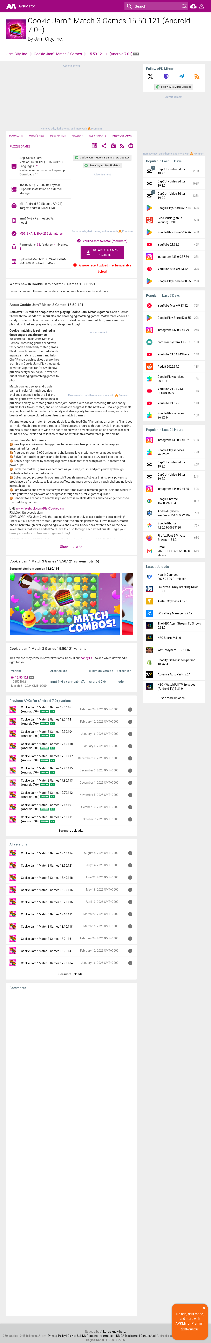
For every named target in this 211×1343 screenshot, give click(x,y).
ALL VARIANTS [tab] (97, 135)
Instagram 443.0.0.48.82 (173, 440)
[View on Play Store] (113, 146)
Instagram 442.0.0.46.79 (173, 330)
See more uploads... (71, 830)
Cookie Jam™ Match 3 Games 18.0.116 (46, 938)
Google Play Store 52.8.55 (174, 281)
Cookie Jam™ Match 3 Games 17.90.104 (47, 963)
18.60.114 (52, 568)
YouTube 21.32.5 (168, 244)
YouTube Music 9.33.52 (173, 269)
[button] (94, 146)
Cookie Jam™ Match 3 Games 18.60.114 (47, 853)
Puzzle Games (19, 146)
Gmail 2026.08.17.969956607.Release (174, 551)
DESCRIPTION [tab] (58, 135)
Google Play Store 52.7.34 (174, 208)
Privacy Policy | (58, 1335)
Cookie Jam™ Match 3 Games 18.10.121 (47, 914)
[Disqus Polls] (71, 1045)
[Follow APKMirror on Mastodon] (166, 77)
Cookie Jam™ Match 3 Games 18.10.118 (47, 926)
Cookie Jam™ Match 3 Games (58, 54)
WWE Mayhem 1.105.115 (174, 650)
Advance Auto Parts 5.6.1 (174, 674)
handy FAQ (88, 658)
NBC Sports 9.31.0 (169, 637)
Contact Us (148, 1335)
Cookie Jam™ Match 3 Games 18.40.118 (47, 877)
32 (38, 244)
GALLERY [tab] (77, 135)
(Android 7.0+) (121, 54)
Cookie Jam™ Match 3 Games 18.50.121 (47, 865)
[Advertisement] (71, 97)
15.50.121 (96, 54)
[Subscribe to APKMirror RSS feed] (197, 77)
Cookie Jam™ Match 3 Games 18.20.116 (47, 902)
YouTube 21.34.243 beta (173, 354)
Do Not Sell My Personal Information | (92, 1335)
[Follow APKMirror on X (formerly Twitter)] (150, 77)
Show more (69, 546)
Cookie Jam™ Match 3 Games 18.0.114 (46, 951)
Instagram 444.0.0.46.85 (173, 488)
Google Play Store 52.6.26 (174, 232)
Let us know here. (114, 1331)
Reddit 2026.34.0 (168, 366)
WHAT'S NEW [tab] (36, 135)
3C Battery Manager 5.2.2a (175, 613)
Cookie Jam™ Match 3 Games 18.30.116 (47, 890)
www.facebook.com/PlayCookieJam (40, 508)
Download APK (105, 252)
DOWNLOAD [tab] (16, 135)
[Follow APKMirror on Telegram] (181, 77)
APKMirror (27, 6)
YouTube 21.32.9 (168, 403)
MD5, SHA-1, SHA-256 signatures (41, 233)
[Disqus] (71, 1153)
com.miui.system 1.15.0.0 (174, 342)
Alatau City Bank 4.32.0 (173, 601)
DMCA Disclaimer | (128, 1335)
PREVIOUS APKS (122, 135)
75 (37, 166)
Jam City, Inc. (48, 39)
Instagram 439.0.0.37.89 (173, 256)
